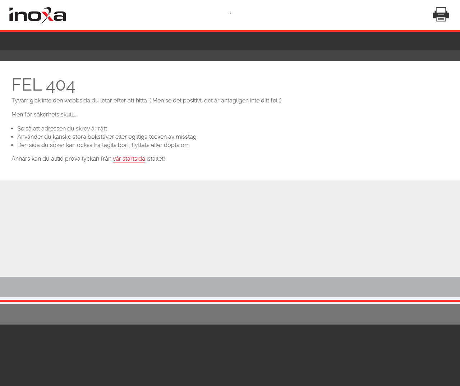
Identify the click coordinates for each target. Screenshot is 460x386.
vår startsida (129, 158)
